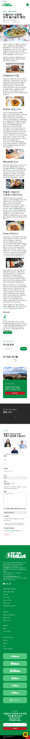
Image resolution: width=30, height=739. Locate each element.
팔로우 (17, 308)
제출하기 (7, 534)
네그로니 (10, 210)
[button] (28, 5)
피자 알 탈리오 (13, 170)
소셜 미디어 (6, 308)
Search (24, 348)
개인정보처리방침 (9, 530)
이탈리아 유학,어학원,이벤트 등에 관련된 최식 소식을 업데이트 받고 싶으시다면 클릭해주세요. (14, 524)
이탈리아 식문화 (12, 11)
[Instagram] (7, 584)
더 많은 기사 (7, 332)
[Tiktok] (10, 584)
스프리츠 (23, 208)
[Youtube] (4, 584)
